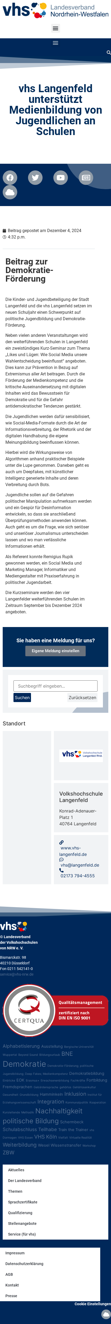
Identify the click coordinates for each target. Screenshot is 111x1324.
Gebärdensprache (46, 1087)
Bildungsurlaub (49, 1055)
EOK (20, 1080)
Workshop (89, 1145)
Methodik (27, 1112)
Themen (15, 1191)
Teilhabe (47, 1129)
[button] (55, 28)
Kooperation (97, 1102)
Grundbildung (29, 1095)
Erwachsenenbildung (55, 1080)
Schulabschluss (20, 1129)
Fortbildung (96, 1080)
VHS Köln (45, 1136)
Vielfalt (63, 1137)
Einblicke (9, 1080)
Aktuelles (16, 1170)
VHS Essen (25, 1137)
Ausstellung (52, 1046)
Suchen (22, 697)
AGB (9, 1274)
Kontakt (12, 1285)
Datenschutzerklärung (24, 1264)
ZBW (8, 1152)
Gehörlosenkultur (84, 1087)
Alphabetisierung (21, 1046)
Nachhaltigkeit (58, 1111)
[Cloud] (106, 1314)
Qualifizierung (20, 1213)
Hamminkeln (51, 1094)
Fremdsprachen (17, 1086)
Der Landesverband (24, 1180)
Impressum (15, 1253)
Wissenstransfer (66, 1145)
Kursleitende (11, 1112)
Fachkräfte (78, 1080)
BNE (67, 1053)
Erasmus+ (32, 1080)
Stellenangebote (22, 1223)
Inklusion (75, 1094)
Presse (11, 1296)
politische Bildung (31, 1121)
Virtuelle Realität (80, 1137)
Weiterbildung (20, 1145)
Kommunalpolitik (76, 1102)
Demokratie (24, 1064)
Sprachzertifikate (22, 1202)
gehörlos (65, 1087)
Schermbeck (72, 1122)
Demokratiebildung (86, 1073)
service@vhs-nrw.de (16, 974)
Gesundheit (10, 1095)
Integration (50, 1101)
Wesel (43, 1145)
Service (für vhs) (22, 1234)
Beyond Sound (28, 1055)
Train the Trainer (73, 1129)
